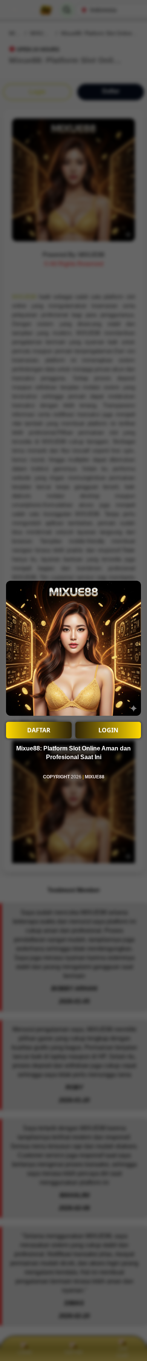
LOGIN (108, 730)
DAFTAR (39, 730)
